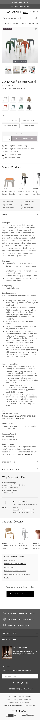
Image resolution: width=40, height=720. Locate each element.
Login (4, 88)
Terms (15, 699)
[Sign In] (34, 12)
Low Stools (26, 574)
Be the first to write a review (20, 594)
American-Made (10, 560)
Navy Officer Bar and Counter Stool (24, 194)
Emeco (4, 78)
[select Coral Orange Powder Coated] (5, 107)
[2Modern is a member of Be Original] (20, 711)
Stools (23, 23)
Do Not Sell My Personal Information (13, 705)
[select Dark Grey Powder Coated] (29, 107)
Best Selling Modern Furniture (15, 571)
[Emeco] (5, 505)
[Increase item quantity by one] (10, 137)
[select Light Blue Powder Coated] (13, 107)
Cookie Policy (27, 699)
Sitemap (9, 699)
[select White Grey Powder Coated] (21, 99)
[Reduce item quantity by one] (10, 140)
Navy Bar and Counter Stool (23, 547)
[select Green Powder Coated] (21, 107)
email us (28, 454)
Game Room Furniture (12, 574)
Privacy (20, 699)
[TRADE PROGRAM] (20, 652)
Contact (16, 510)
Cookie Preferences (30, 705)
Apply (9, 88)
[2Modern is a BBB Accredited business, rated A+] (11, 716)
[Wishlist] (30, 12)
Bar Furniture (9, 567)
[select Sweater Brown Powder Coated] (29, 99)
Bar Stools (33, 23)
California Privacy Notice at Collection (19, 702)
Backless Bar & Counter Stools (15, 564)
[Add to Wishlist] (36, 29)
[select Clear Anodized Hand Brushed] (5, 99)
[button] (37, 12)
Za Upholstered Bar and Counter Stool (9, 194)
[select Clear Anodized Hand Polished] (13, 99)
